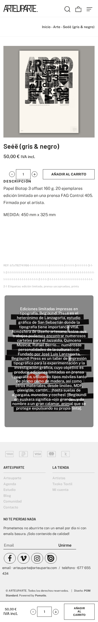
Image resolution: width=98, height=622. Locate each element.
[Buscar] (67, 8)
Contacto (10, 507)
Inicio (46, 27)
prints (75, 286)
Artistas (58, 478)
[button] (12, 174)
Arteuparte (12, 478)
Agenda (9, 484)
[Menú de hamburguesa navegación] (89, 8)
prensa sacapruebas (57, 286)
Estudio (9, 490)
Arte (56, 27)
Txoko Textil (62, 484)
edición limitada (32, 286)
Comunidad (12, 501)
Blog (7, 496)
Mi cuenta (60, 490)
